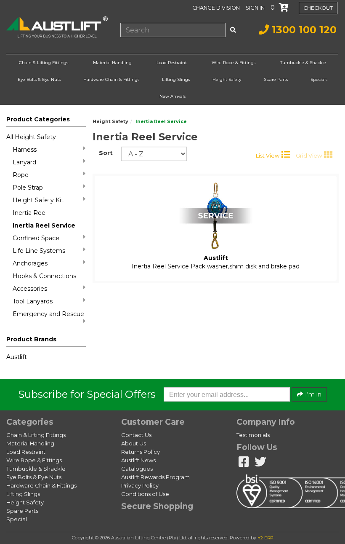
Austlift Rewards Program (155, 477)
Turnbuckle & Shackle (303, 62)
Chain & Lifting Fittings (43, 62)
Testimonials (253, 434)
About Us (133, 443)
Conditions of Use (145, 493)
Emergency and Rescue (48, 314)
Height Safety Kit (38, 200)
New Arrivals (172, 96)
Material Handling (112, 62)
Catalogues (137, 468)
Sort (106, 153)
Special (16, 519)
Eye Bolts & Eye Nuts (39, 79)
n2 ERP (265, 538)
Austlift (16, 357)
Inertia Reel (30, 213)
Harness (25, 149)
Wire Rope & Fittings (233, 62)
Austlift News (138, 460)
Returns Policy (140, 451)
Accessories (30, 288)
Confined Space (36, 238)
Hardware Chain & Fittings (111, 79)
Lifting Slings (176, 79)
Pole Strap (28, 187)
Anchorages (30, 263)
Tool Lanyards (33, 301)
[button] (256, 7)
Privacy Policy (140, 485)
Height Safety (226, 79)
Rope (21, 175)
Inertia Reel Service (44, 225)
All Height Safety (31, 137)
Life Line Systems (39, 251)
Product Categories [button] (38, 119)
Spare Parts (276, 79)
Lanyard (24, 162)
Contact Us (136, 434)
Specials (318, 79)
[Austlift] (57, 27)
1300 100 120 (303, 30)
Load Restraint (172, 62)
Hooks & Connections (44, 276)
